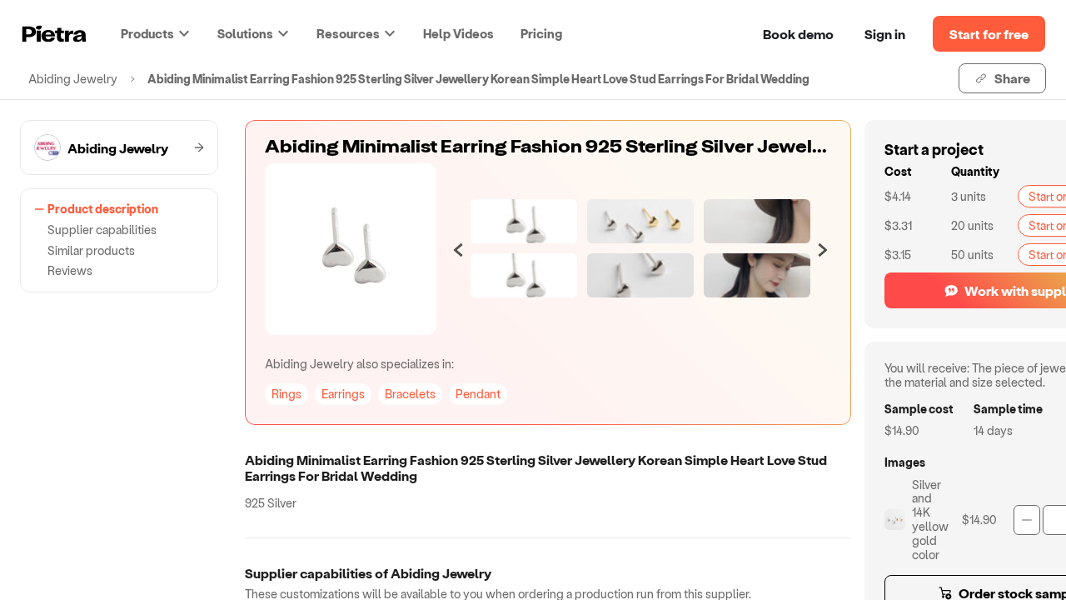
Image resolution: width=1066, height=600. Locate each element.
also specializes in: (359, 364)
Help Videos (458, 33)
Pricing (541, 33)
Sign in (884, 34)
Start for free (989, 34)
